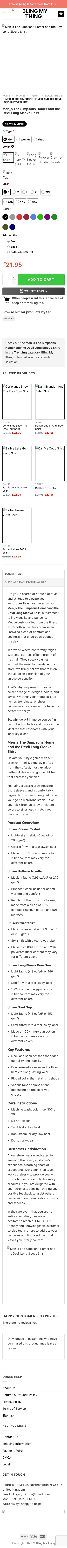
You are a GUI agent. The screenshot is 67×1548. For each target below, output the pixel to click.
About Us (8, 1388)
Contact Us (10, 1437)
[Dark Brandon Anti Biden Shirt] (49, 401)
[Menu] (4, 14)
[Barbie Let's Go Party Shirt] (17, 463)
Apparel (20, 95)
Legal (6, 1464)
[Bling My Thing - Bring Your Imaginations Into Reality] (33, 14)
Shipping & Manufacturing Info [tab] (25, 582)
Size (5, 183)
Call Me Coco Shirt (46, 488)
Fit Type (8, 131)
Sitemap (8, 1415)
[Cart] (61, 14)
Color (6, 209)
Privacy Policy (11, 1401)
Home (6, 95)
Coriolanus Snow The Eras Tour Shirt (14, 427)
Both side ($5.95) (22, 252)
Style (7, 146)
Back (14, 246)
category (27, 352)
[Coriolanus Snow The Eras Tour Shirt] (17, 401)
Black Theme (53, 95)
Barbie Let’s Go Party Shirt (15, 489)
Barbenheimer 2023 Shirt (14, 551)
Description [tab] (13, 574)
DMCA (6, 1457)
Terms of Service (14, 1408)
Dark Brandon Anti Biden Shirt (49, 427)
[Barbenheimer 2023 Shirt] (17, 525)
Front (14, 241)
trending (9, 319)
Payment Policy (13, 1450)
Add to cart (41, 280)
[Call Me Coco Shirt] (49, 463)
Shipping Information (17, 1443)
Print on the (10, 235)
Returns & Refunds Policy (19, 1395)
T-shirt (35, 95)
